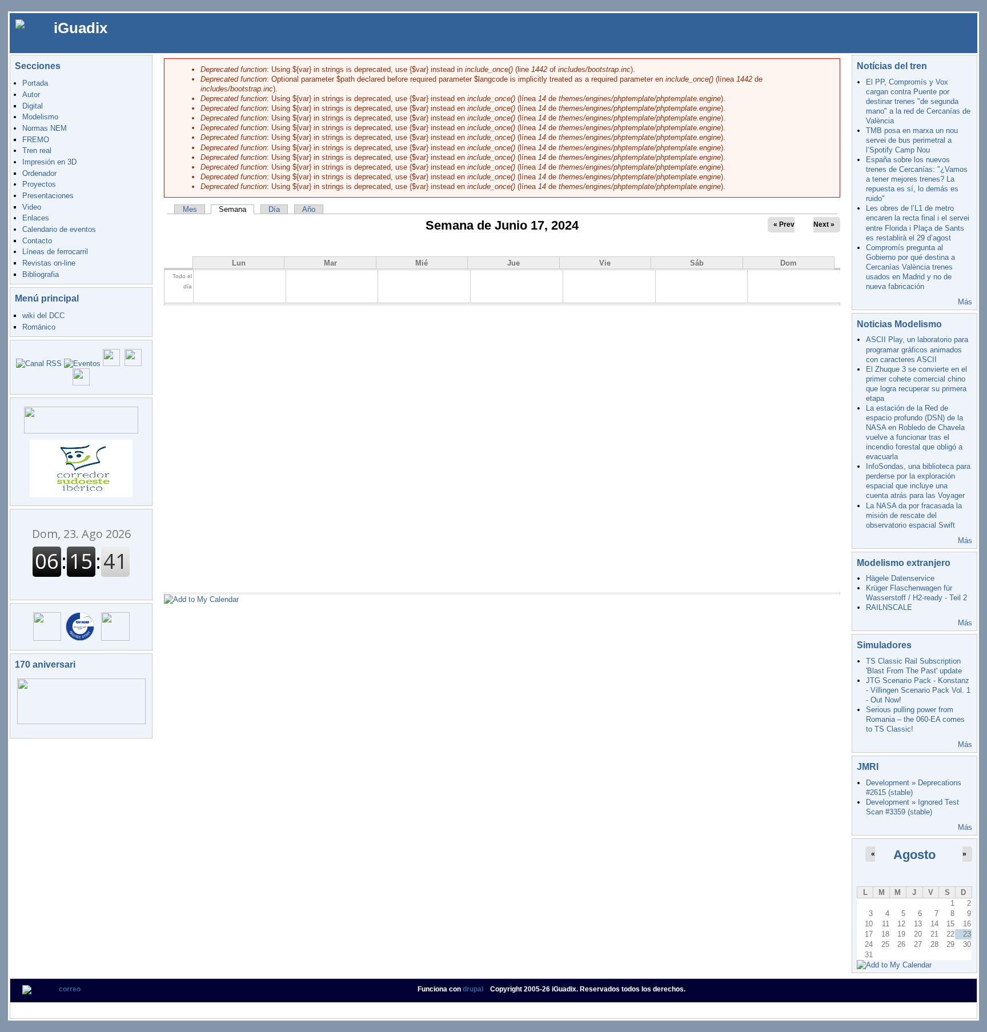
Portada (35, 83)
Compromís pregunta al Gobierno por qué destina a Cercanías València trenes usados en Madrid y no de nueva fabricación (910, 267)
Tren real (36, 150)
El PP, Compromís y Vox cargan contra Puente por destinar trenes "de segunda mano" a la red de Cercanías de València (918, 101)
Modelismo (40, 117)
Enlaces (35, 218)
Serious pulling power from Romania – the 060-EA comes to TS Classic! (915, 719)
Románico (38, 327)
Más (965, 302)
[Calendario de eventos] (82, 363)
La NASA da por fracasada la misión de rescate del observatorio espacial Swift (914, 515)
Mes (190, 209)
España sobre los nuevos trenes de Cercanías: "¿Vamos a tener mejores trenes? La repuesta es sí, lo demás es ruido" (917, 179)
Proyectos (39, 184)
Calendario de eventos (59, 229)
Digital (32, 106)
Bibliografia (40, 274)
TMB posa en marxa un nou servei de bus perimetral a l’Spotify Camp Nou (912, 140)
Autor (31, 94)
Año (308, 209)
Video (31, 207)
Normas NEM (44, 128)
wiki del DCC (43, 315)
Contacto (37, 240)
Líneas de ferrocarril (55, 251)
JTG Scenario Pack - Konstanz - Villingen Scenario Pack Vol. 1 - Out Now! (918, 690)
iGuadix (80, 28)
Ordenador (39, 173)
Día (274, 209)
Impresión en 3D (49, 162)
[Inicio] (28, 23)
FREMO (35, 139)
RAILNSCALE (889, 607)
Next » (823, 224)
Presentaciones (48, 195)
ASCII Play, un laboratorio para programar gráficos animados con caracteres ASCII (917, 349)
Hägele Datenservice (900, 578)
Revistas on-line (48, 263)
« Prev (784, 224)
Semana (236, 209)
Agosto (914, 855)
